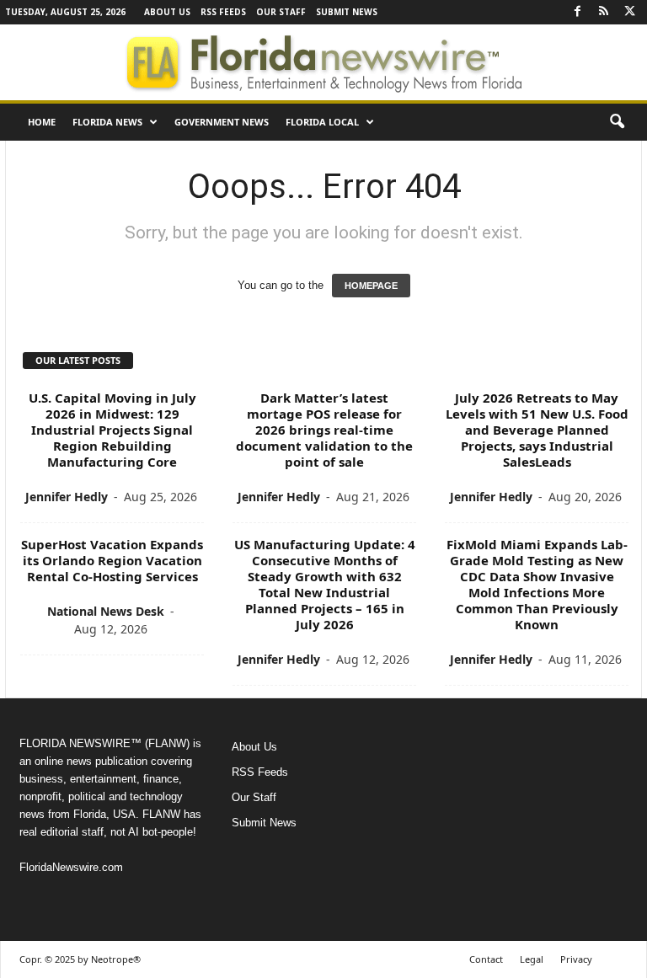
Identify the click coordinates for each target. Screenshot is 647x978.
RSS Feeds (223, 12)
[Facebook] (577, 12)
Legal (531, 959)
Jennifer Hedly (66, 497)
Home (42, 121)
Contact (486, 959)
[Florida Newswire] (323, 62)
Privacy (576, 959)
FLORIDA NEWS (107, 121)
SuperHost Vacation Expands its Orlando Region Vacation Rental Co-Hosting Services (112, 560)
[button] (616, 122)
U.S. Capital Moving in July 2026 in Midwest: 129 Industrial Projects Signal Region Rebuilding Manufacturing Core (112, 429)
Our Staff (281, 12)
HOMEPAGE (371, 286)
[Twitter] (629, 12)
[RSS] (603, 12)
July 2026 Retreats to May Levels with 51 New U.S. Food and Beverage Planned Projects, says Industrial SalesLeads (537, 429)
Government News (221, 121)
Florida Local (322, 121)
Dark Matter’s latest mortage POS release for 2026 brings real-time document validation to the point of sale (324, 429)
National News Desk (105, 611)
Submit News (346, 12)
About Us (167, 12)
